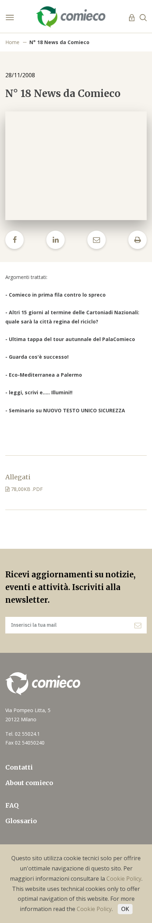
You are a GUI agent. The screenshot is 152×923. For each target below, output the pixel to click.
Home (12, 42)
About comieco (29, 783)
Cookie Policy (123, 878)
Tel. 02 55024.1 (22, 733)
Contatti (19, 767)
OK (125, 909)
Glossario (21, 821)
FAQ (12, 805)
